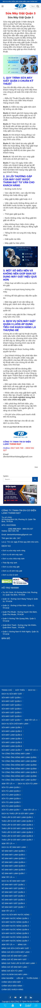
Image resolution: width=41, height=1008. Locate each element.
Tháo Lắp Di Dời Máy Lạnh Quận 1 (17, 817)
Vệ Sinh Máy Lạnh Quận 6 (13, 870)
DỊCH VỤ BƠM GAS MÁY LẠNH (14, 974)
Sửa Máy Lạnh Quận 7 (12, 750)
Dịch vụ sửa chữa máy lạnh (13, 559)
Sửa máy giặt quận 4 (11, 709)
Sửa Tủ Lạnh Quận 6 (11, 806)
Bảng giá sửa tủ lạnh (12, 971)
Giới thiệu (20, 690)
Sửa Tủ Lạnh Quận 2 (11, 791)
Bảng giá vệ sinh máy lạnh (14, 956)
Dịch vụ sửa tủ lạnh (10, 575)
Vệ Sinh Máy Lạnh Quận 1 (13, 851)
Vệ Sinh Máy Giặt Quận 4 (13, 896)
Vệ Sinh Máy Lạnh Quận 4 (13, 862)
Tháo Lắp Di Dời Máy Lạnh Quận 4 (17, 829)
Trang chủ (7, 690)
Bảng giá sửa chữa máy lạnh (16, 952)
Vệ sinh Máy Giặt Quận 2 (13, 888)
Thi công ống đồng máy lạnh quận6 (19, 776)
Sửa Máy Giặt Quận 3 (11, 701)
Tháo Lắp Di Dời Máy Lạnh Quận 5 (17, 832)
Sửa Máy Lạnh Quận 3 (12, 735)
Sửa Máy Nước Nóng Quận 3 (15, 926)
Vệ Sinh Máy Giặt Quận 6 (13, 903)
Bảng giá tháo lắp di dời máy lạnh (18, 963)
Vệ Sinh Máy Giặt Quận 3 (13, 892)
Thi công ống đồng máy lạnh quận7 (19, 780)
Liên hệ (20, 978)
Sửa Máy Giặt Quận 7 (11, 720)
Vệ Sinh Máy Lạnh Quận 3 (13, 859)
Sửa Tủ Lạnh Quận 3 (11, 795)
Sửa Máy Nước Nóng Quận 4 (15, 930)
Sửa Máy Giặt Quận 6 (11, 716)
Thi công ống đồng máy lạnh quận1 (19, 757)
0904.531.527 (27, 529)
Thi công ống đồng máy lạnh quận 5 (19, 772)
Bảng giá (22, 945)
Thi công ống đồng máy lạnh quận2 (19, 761)
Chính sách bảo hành (12, 986)
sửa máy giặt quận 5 (11, 713)
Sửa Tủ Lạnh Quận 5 (11, 802)
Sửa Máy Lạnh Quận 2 (12, 731)
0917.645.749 (13, 531)
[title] (13, 1005)
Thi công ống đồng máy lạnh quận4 (19, 769)
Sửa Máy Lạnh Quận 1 (12, 727)
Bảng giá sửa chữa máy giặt (15, 948)
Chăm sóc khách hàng (12, 990)
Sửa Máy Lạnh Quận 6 (12, 746)
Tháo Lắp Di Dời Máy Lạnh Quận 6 (17, 836)
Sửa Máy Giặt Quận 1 (11, 698)
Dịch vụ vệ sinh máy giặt (12, 571)
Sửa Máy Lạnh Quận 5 (12, 742)
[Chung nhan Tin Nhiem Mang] (20, 582)
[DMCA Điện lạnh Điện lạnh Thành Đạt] (7, 582)
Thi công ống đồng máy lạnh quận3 (19, 765)
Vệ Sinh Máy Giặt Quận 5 (13, 900)
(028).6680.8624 (14, 529)
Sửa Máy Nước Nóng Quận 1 (15, 918)
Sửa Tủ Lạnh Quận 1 (11, 787)
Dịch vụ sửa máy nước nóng (14, 551)
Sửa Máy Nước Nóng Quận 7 (15, 941)
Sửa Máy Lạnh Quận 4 (12, 739)
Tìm (38, 6)
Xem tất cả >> (31, 720)
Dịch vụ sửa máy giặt (11, 567)
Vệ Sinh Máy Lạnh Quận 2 (13, 855)
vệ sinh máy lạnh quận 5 (13, 866)
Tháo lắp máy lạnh (10, 563)
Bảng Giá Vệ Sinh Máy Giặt (14, 960)
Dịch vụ (31, 690)
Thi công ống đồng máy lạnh (16, 754)
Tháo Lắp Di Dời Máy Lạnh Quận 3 (17, 825)
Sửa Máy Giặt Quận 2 (11, 705)
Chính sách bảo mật (11, 982)
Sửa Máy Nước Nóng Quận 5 (15, 933)
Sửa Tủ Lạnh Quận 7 (11, 810)
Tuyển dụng (32, 978)
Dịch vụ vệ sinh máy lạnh (12, 555)
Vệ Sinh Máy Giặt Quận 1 (13, 885)
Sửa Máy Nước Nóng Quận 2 (15, 922)
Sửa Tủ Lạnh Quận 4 (11, 799)
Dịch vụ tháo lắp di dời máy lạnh (18, 814)
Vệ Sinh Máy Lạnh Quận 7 (13, 873)
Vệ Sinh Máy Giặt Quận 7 (13, 907)
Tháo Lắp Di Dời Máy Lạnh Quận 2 (17, 821)
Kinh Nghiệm (7, 978)
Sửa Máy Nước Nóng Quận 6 (15, 937)
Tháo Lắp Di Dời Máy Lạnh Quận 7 (17, 840)
